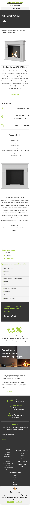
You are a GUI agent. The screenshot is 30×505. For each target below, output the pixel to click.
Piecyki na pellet (8, 291)
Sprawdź (9, 366)
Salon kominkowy (5, 30)
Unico (22, 459)
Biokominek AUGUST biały (9, 32)
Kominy (6, 281)
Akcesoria (6, 271)
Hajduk (22, 455)
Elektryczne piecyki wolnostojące (13, 278)
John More (15, 481)
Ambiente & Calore (22, 464)
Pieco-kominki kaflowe (10, 288)
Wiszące (9, 255)
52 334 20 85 (10, 315)
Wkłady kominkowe (9, 298)
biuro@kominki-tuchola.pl (9, 318)
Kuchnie (6, 285)
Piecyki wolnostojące (9, 295)
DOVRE (15, 477)
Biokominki (13, 30)
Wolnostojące (21, 30)
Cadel (22, 466)
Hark (15, 479)
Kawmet (15, 483)
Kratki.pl (22, 457)
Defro (22, 453)
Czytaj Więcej (19, 501)
